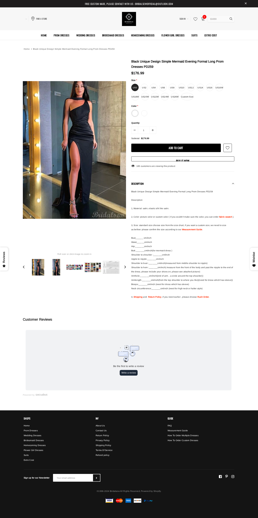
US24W (165, 97)
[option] (74, 150)
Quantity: (135, 123)
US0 (135, 87)
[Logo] (129, 18)
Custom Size (187, 97)
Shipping (138, 297)
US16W (219, 87)
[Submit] (96, 477)
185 (138, 166)
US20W (145, 97)
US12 (191, 87)
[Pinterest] (226, 476)
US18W (135, 97)
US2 (144, 87)
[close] (245, 3)
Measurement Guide (192, 229)
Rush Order (203, 297)
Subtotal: (135, 138)
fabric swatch (225, 217)
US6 (163, 87)
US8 (172, 87)
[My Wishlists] (194, 19)
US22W (155, 97)
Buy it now (182, 160)
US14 (200, 87)
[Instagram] (232, 476)
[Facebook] (220, 476)
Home (27, 49)
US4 (153, 87)
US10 (181, 87)
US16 (210, 87)
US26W (174, 97)
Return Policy (154, 297)
